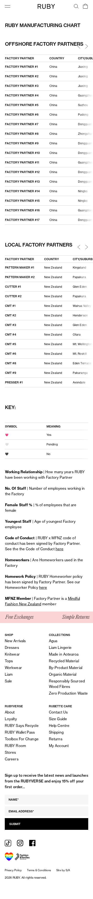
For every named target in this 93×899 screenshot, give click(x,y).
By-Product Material (65, 667)
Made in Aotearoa (64, 654)
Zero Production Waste (68, 693)
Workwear (13, 667)
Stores (10, 752)
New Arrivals (15, 641)
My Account (59, 745)
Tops (9, 661)
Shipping (56, 732)
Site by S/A (63, 870)
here (59, 549)
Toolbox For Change (22, 739)
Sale (8, 681)
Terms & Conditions (39, 870)
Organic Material (63, 674)
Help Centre (59, 725)
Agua (53, 641)
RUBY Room (15, 745)
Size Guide (58, 719)
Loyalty (11, 719)
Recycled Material (64, 661)
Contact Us (58, 712)
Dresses (12, 647)
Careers (12, 759)
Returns (55, 739)
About (10, 712)
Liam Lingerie (60, 647)
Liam (9, 674)
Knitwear (12, 654)
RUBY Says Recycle (22, 725)
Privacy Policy (13, 870)
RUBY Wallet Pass (20, 732)
